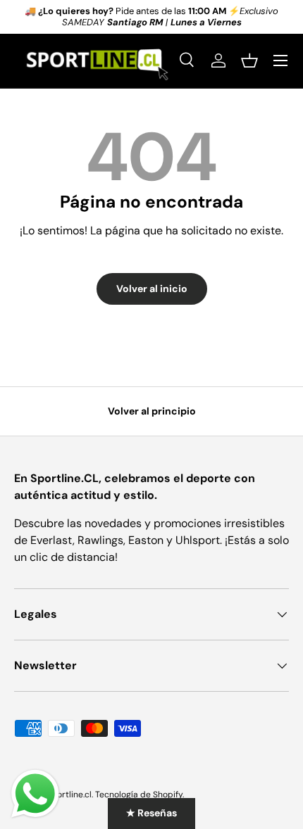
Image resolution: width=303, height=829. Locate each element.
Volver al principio (152, 411)
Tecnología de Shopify (139, 794)
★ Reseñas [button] (151, 812)
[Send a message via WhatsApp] (35, 794)
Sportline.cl (69, 794)
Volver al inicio (151, 288)
